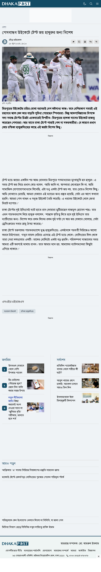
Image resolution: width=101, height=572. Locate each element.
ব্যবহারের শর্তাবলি (32, 550)
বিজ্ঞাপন (91, 550)
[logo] (16, 4)
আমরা (73, 550)
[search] (91, 4)
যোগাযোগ (47, 550)
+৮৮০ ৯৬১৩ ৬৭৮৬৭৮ (79, 555)
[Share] (73, 42)
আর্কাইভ (82, 550)
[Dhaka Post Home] (15, 544)
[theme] (84, 3)
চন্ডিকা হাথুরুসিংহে (27, 311)
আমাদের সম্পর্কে (61, 550)
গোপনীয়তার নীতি (14, 550)
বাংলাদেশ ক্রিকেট (10, 311)
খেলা (4, 27)
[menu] (96, 4)
